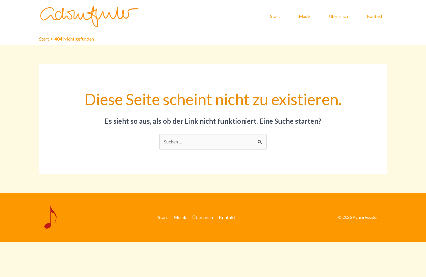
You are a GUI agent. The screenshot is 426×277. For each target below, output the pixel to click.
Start (275, 16)
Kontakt (375, 16)
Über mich (338, 16)
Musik (304, 16)
